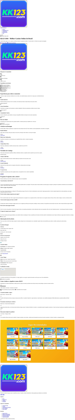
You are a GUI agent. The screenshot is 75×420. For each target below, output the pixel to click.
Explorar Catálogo (4, 42)
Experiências (4, 399)
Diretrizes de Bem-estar (6, 415)
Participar (1, 141)
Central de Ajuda (5, 405)
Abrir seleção (2, 135)
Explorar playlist (3, 161)
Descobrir (2, 174)
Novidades (4, 401)
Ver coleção (2, 167)
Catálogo (3, 400)
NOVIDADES (4, 32)
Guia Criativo (4, 409)
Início (3, 398)
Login (1, 27)
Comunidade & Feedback (6, 407)
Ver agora (2, 148)
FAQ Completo (4, 408)
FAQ (3, 33)
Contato (3, 406)
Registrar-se (4, 27)
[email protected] (5, 253)
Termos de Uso (4, 413)
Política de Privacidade (6, 414)
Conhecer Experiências (12, 42)
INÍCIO (3, 29)
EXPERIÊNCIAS (5, 30)
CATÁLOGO (4, 31)
